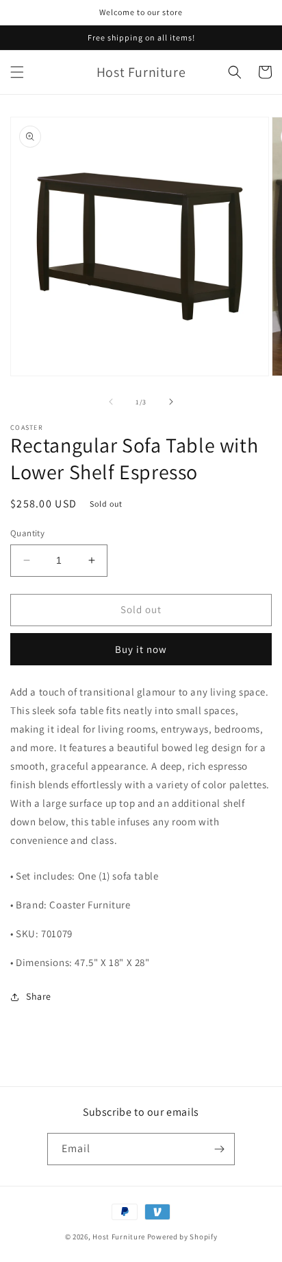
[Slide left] (111, 402)
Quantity (27, 533)
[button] (17, 72)
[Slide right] (171, 402)
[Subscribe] (219, 1149)
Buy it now (141, 649)
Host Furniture (118, 1236)
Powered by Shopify (182, 1236)
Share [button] (38, 996)
